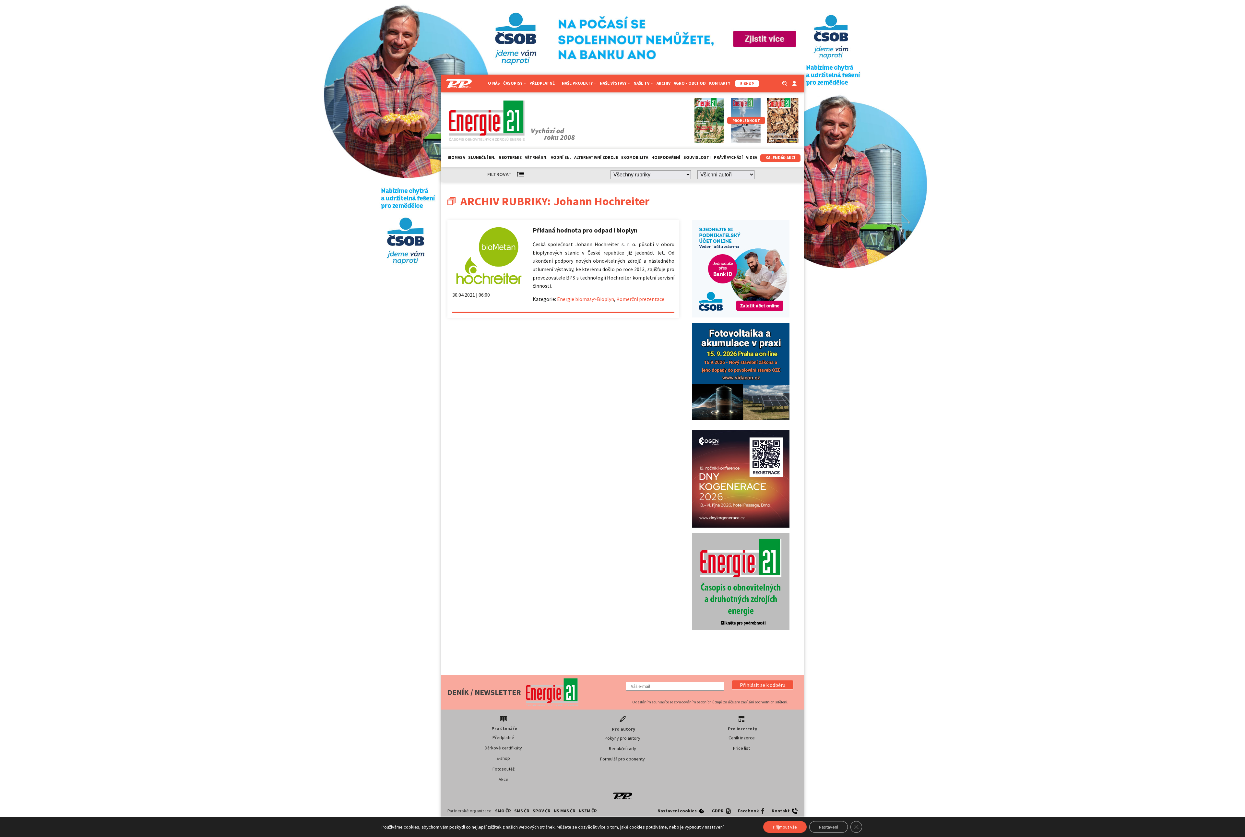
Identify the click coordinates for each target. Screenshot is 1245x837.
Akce (503, 779)
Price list (741, 748)
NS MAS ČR (564, 811)
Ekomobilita (634, 157)
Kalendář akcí (780, 158)
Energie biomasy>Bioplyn (585, 299)
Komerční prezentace (640, 299)
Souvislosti (697, 157)
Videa (751, 157)
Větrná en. (536, 157)
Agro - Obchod (690, 83)
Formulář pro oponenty (622, 759)
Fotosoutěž (503, 769)
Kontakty (719, 83)
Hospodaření (665, 157)
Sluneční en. (481, 157)
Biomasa (456, 157)
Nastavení (828, 827)
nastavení (714, 827)
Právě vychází (728, 157)
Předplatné (503, 737)
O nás (494, 83)
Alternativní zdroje (596, 157)
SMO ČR (503, 811)
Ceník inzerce (742, 738)
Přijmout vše (785, 827)
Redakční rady (622, 748)
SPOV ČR (542, 811)
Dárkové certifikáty (503, 748)
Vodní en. (561, 157)
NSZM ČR (588, 811)
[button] (762, 685)
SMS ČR (521, 811)
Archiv (663, 83)
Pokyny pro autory (622, 738)
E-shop (503, 758)
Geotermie (510, 157)
